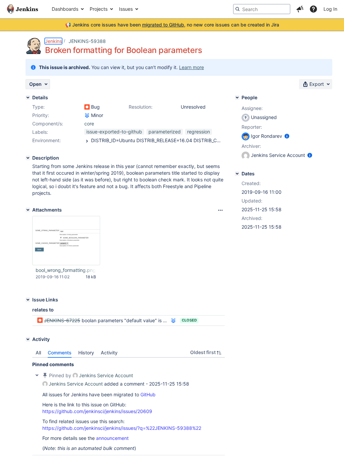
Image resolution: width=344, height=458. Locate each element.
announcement (112, 438)
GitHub (148, 394)
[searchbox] (261, 9)
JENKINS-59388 (87, 41)
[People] (237, 97)
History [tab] (86, 352)
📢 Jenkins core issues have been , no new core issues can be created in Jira (172, 24)
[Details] (28, 97)
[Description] (28, 158)
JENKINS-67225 (62, 320)
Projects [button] (99, 9)
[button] (300, 9)
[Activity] (28, 339)
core (89, 123)
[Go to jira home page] (22, 9)
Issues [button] (126, 9)
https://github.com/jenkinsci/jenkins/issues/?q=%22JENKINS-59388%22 (121, 428)
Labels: (40, 132)
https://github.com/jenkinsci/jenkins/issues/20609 (97, 411)
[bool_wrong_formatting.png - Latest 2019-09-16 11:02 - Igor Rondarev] (66, 240)
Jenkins (53, 41)
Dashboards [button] (65, 9)
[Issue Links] (28, 299)
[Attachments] (28, 210)
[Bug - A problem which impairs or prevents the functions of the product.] (87, 107)
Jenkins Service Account (106, 375)
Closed (189, 320)
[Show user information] (287, 136)
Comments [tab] (60, 352)
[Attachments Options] (220, 210)
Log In (330, 9)
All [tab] (38, 352)
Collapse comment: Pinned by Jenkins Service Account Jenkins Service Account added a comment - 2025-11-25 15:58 (37, 375)
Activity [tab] (109, 352)
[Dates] (237, 173)
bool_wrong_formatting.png (66, 270)
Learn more (191, 67)
